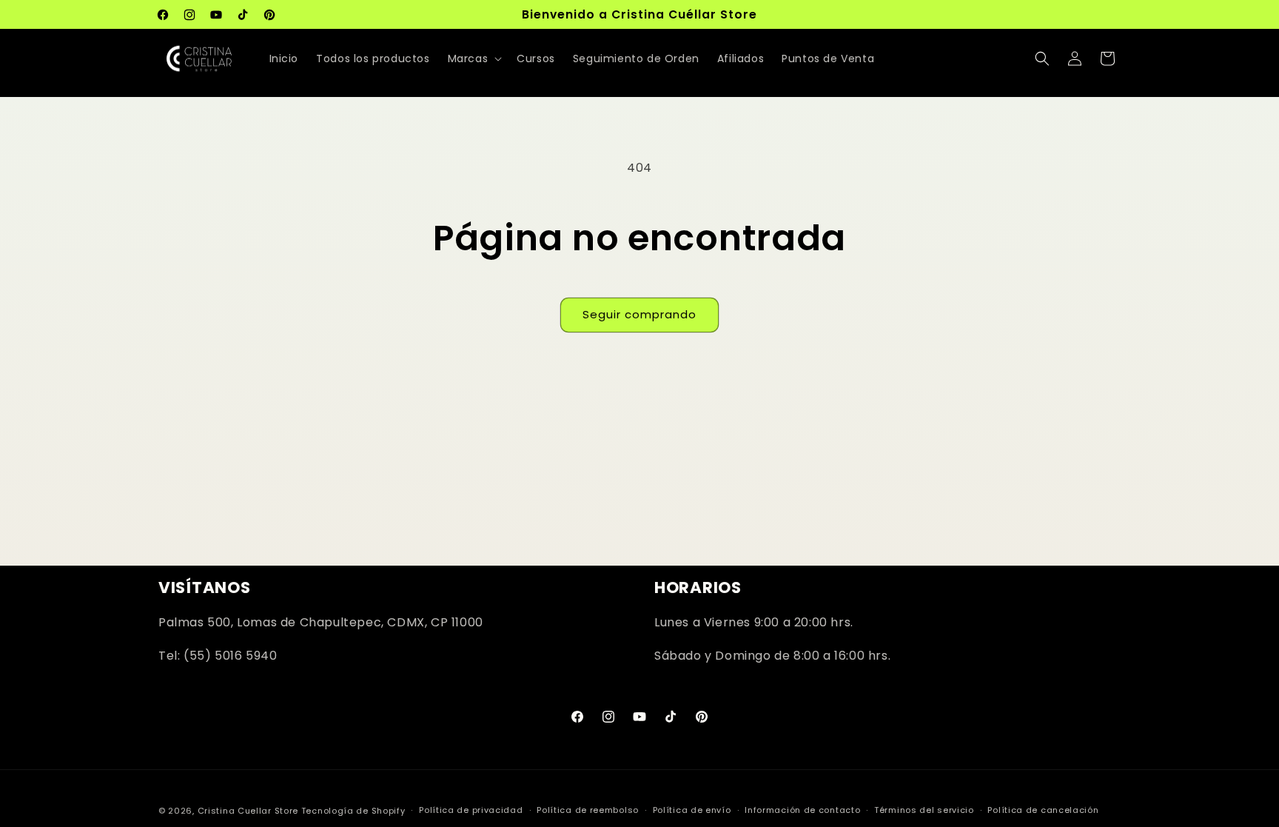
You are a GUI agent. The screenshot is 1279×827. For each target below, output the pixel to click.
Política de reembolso (588, 810)
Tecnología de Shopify (353, 811)
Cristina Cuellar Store (248, 811)
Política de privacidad (471, 810)
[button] (473, 58)
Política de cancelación (1042, 810)
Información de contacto (802, 810)
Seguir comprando (639, 314)
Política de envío (692, 810)
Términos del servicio (924, 810)
